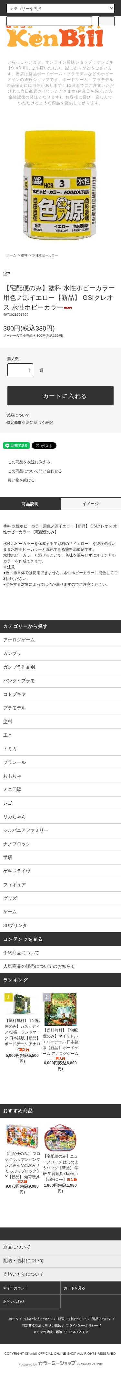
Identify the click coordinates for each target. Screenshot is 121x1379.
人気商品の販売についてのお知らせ (39, 966)
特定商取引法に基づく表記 (29, 422)
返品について (18, 415)
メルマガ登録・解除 (47, 1332)
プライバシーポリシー (82, 1325)
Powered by (27, 1364)
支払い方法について (38, 1319)
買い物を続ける (21, 480)
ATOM (83, 1332)
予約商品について (21, 952)
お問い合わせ (14, 1301)
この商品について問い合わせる (35, 471)
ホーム (11, 255)
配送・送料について (72, 1319)
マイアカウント (15, 1288)
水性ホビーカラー (45, 255)
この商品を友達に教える (29, 462)
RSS (72, 1332)
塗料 (24, 255)
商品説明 (30, 504)
